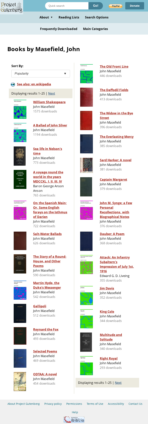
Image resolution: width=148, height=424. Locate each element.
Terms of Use (95, 404)
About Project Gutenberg (24, 404)
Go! (95, 5)
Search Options (97, 17)
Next (51, 93)
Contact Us (135, 404)
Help (75, 412)
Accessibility (116, 404)
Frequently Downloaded (58, 29)
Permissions (74, 404)
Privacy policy (53, 404)
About (46, 17)
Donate (135, 5)
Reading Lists (69, 17)
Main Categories (95, 29)
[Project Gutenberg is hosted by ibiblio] (74, 421)
